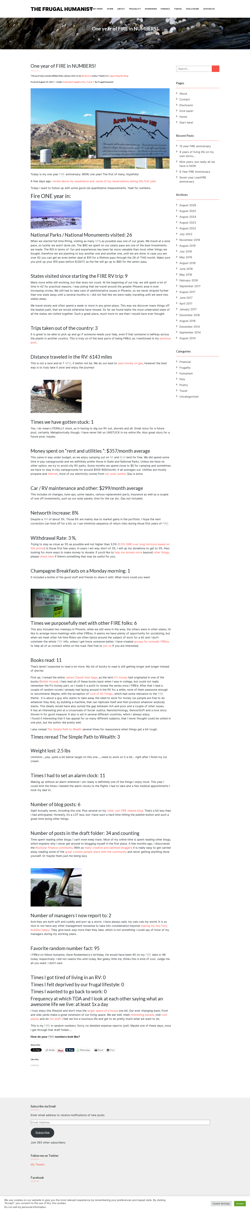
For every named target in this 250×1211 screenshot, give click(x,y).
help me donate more (128, 552)
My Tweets (38, 1164)
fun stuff (55, 1018)
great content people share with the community (96, 851)
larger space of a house (102, 1010)
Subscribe (42, 1132)
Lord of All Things (101, 693)
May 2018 (185, 274)
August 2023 (187, 222)
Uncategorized (188, 396)
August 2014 (187, 338)
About (121, 8)
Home (110, 8)
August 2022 (187, 228)
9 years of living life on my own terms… (196, 154)
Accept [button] (240, 1203)
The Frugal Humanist (62, 9)
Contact (184, 99)
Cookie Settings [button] (221, 1203)
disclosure (86, 76)
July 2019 (185, 251)
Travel (178, 8)
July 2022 (185, 234)
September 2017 (190, 286)
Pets (83, 82)
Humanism (151, 8)
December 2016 (189, 315)
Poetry (183, 385)
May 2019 (185, 257)
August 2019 (187, 245)
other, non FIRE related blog (125, 810)
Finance (165, 8)
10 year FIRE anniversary (195, 146)
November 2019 (189, 240)
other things (161, 552)
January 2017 (188, 309)
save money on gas (130, 363)
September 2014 (190, 332)
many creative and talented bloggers (108, 847)
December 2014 (189, 326)
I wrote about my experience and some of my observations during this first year (104, 181)
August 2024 (187, 216)
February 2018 (188, 280)
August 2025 (187, 211)
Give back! (209, 8)
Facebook (37, 1177)
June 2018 (186, 268)
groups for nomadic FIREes (151, 641)
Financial (67, 82)
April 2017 (185, 303)
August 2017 (187, 292)
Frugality (135, 8)
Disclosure (192, 8)
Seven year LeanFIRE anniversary (192, 179)
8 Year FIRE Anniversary (194, 171)
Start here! (96, 8)
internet (53, 473)
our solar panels (115, 473)
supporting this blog (118, 76)
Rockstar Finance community (54, 847)
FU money (120, 677)
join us (107, 645)
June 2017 (186, 297)
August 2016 (187, 321)
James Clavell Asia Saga (81, 677)
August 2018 (187, 263)
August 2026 (187, 205)
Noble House (48, 681)
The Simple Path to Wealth (64, 729)
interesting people (142, 1014)
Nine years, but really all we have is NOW (197, 164)
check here (47, 556)
